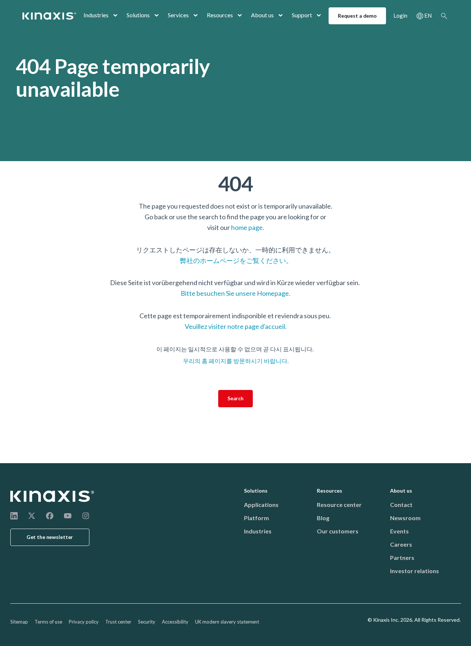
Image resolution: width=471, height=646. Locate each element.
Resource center (339, 504)
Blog (323, 517)
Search (444, 15)
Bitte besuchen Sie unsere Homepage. (235, 293)
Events (399, 531)
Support (302, 14)
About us (262, 14)
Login (400, 15)
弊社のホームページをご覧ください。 (236, 260)
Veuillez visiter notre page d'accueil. (236, 326)
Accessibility (175, 622)
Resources (220, 14)
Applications (261, 504)
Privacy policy (84, 622)
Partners (402, 557)
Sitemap (19, 622)
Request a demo (357, 16)
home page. (247, 227)
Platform (256, 517)
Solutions (138, 14)
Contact (401, 504)
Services (178, 14)
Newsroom (405, 517)
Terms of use (48, 622)
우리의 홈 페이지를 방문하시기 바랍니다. (235, 360)
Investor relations (414, 570)
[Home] (52, 496)
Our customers (337, 531)
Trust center (118, 622)
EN (428, 15)
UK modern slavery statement (227, 622)
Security (146, 622)
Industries (96, 14)
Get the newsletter (49, 537)
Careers (401, 544)
